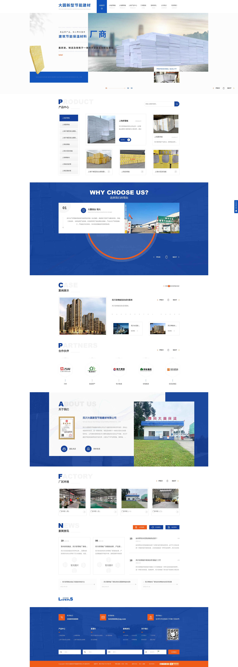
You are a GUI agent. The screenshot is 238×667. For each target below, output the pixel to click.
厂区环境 (152, 635)
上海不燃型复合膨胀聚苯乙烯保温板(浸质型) (70, 131)
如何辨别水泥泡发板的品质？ (146, 538)
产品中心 (64, 107)
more (123, 140)
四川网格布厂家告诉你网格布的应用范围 (158, 582)
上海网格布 (66, 157)
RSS (122, 664)
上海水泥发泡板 (67, 151)
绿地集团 (119, 384)
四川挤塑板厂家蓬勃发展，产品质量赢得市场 (108, 546)
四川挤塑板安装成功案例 (122, 300)
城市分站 (134, 664)
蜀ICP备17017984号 (105, 664)
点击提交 (173, 652)
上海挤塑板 (66, 118)
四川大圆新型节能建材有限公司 (100, 417)
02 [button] (110, 88)
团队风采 (152, 639)
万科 (172, 384)
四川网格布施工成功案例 (173, 325)
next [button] (229, 88)
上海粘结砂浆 (66, 164)
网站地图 (117, 664)
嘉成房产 (65, 384)
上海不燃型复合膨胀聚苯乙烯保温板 (99, 172)
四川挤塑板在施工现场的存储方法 (73, 582)
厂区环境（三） (157, 511)
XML (126, 664)
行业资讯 (157, 527)
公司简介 (144, 635)
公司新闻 (141, 527)
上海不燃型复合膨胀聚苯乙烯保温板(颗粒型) (70, 138)
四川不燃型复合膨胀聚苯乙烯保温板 (97, 635)
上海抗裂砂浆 (66, 170)
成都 (143, 664)
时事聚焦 (134, 639)
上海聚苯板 (66, 124)
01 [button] (106, 88)
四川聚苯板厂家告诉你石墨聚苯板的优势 (117, 582)
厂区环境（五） (65, 511)
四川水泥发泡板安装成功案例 (136, 325)
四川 (140, 664)
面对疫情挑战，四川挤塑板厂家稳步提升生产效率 (74, 546)
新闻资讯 (64, 531)
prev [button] (218, 88)
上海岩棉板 (66, 144)
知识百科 (174, 527)
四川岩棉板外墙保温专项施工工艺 (148, 560)
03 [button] (131, 88)
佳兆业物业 (146, 384)
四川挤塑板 (94, 639)
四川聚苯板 (109, 635)
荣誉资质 (144, 639)
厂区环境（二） (127, 511)
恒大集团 (92, 384)
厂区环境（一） (95, 511)
